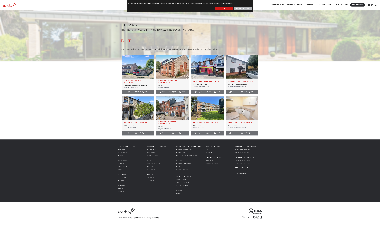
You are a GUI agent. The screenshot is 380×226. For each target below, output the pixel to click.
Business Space (181, 152)
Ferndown (121, 163)
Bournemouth (122, 152)
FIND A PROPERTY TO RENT (243, 152)
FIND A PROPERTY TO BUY (242, 149)
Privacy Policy (147, 218)
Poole (120, 169)
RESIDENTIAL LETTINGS (212, 163)
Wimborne (121, 188)
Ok (224, 8)
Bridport (121, 155)
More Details (242, 8)
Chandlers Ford (123, 160)
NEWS (207, 149)
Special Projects (182, 169)
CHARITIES (179, 190)
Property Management (154, 163)
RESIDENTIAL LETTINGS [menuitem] (294, 5)
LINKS (178, 193)
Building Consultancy (183, 149)
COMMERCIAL (210, 160)
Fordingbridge (123, 166)
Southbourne (122, 177)
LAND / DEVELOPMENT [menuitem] (324, 5)
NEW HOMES (239, 171)
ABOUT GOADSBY (181, 179)
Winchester (121, 191)
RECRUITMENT (210, 152)
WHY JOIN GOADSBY (182, 185)
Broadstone (122, 158)
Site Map (130, 218)
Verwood (121, 180)
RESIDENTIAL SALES (211, 166)
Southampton (122, 174)
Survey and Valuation (183, 172)
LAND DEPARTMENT (241, 173)
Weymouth (121, 185)
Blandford (121, 149)
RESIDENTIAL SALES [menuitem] (278, 5)
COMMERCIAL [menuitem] (310, 5)
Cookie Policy (155, 218)
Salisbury (121, 172)
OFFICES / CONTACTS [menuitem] (341, 5)
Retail (178, 166)
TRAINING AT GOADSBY (183, 188)
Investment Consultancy (184, 158)
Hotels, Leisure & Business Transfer (188, 155)
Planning (179, 160)
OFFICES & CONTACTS (182, 182)
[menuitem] (369, 5)
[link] (254, 217)
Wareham (121, 183)
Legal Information (138, 218)
